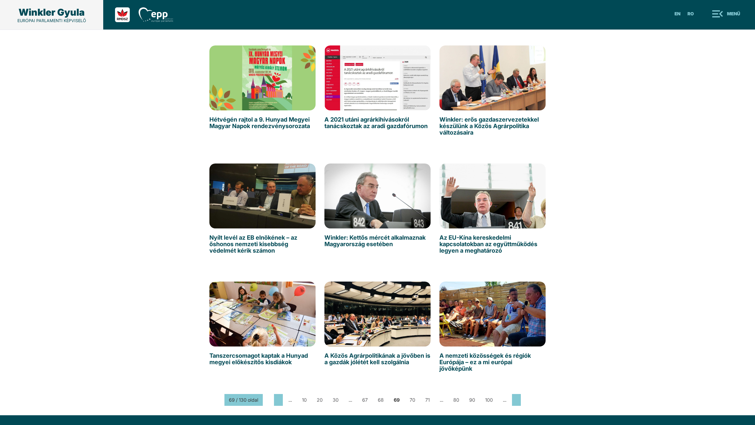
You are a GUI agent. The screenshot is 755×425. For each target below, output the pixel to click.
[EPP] (160, 14)
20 (320, 400)
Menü (733, 14)
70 (412, 400)
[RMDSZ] (127, 14)
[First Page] (268, 400)
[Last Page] (526, 400)
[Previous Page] (278, 400)
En (677, 14)
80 (456, 400)
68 (381, 400)
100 (489, 400)
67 (365, 400)
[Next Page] (516, 400)
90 (472, 400)
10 (304, 400)
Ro (690, 14)
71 (427, 400)
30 (336, 400)
